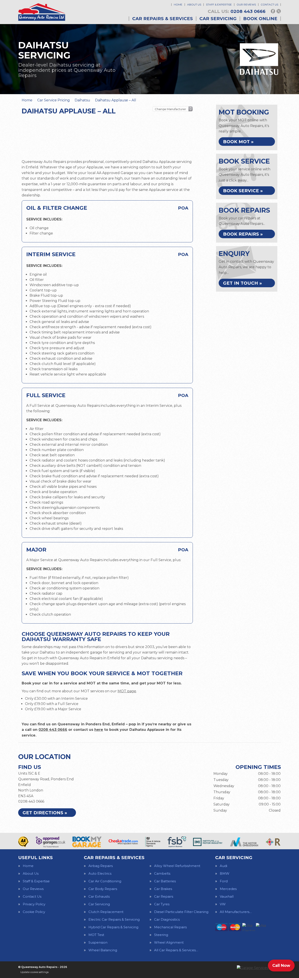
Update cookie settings (34, 972)
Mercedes (228, 888)
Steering (161, 934)
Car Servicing (218, 18)
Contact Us (269, 4)
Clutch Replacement (105, 911)
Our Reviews (246, 4)
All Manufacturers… (236, 911)
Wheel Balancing (102, 950)
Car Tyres (161, 904)
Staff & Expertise (219, 4)
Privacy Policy (34, 904)
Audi (223, 865)
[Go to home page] (41, 12)
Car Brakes (163, 888)
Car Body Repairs (102, 888)
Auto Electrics (99, 873)
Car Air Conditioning (104, 881)
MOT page (127, 691)
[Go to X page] (278, 11)
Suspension (97, 942)
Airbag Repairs (100, 865)
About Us (194, 4)
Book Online (260, 18)
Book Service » (243, 190)
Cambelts (162, 873)
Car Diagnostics (167, 919)
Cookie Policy (34, 911)
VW (223, 904)
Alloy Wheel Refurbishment (177, 865)
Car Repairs (163, 896)
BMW (224, 873)
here (98, 730)
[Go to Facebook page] (273, 11)
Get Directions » (45, 812)
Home (178, 4)
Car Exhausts (99, 896)
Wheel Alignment (169, 942)
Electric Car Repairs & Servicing (114, 919)
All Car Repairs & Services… (176, 950)
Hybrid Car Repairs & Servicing (113, 927)
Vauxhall (227, 896)
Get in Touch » (242, 283)
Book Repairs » (243, 234)
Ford (224, 881)
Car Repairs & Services (162, 18)
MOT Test (96, 934)
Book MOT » (238, 141)
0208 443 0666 (237, 11)
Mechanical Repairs (170, 927)
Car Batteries (165, 881)
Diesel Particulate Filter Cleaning (181, 911)
